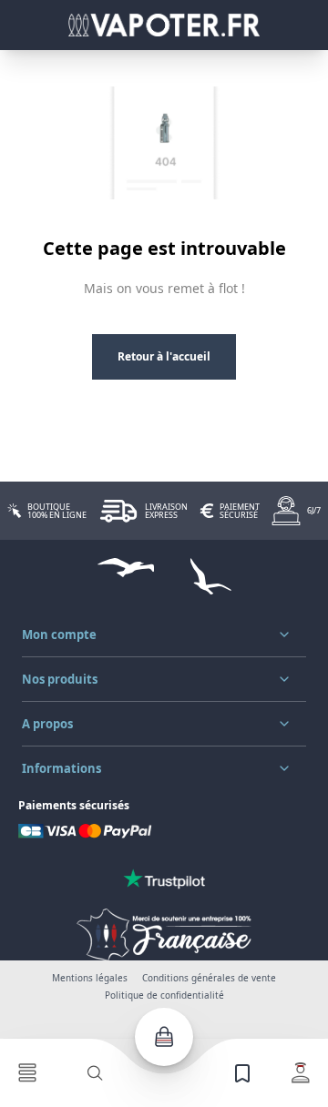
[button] (164, 634)
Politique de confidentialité (164, 995)
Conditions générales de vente (209, 977)
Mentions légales (90, 977)
